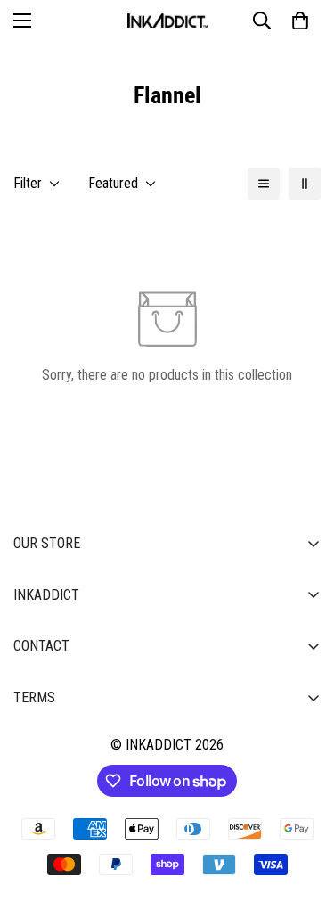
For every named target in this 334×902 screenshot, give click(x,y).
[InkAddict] (167, 20)
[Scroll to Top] (302, 807)
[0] (300, 20)
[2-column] (305, 184)
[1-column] (264, 184)
